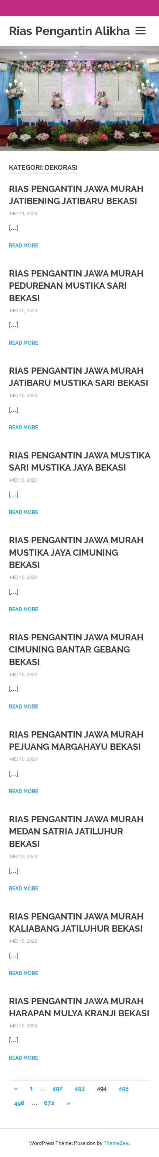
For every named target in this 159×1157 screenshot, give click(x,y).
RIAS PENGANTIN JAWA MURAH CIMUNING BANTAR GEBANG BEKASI (76, 649)
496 (19, 1103)
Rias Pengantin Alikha (69, 31)
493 (80, 1088)
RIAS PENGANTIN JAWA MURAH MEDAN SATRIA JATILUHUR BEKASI (76, 831)
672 (49, 1103)
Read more (23, 246)
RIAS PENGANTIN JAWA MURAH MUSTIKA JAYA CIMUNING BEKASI (76, 552)
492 (57, 1088)
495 (124, 1088)
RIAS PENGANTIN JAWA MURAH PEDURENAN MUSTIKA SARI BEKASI (76, 285)
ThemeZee (116, 1142)
